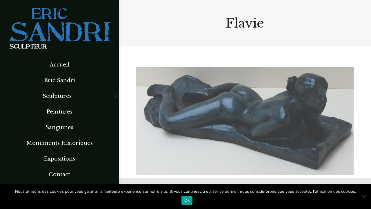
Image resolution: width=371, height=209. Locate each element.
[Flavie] (245, 121)
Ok (187, 200)
